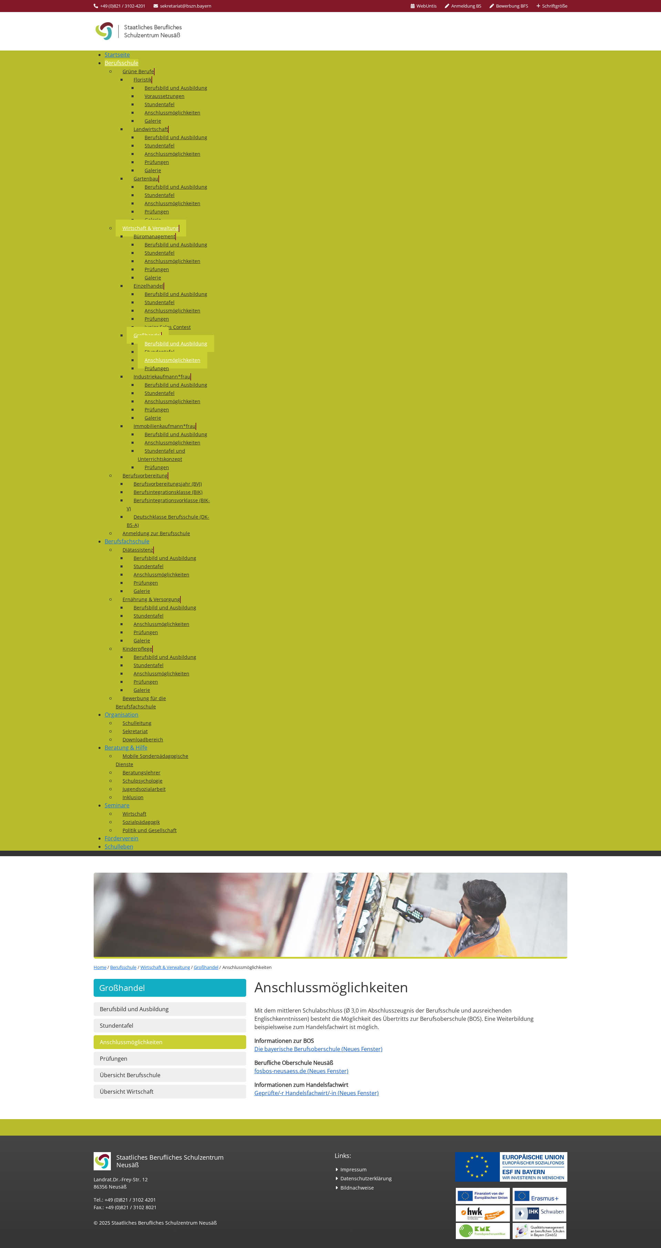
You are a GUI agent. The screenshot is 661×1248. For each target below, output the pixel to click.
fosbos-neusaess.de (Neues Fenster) (301, 1071)
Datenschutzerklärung (366, 1178)
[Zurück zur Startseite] (145, 31)
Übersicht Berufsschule (130, 1075)
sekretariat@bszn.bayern (185, 6)
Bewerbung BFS (512, 6)
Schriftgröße (554, 6)
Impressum (353, 1169)
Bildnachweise (357, 1187)
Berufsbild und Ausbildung (134, 1009)
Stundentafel (116, 1025)
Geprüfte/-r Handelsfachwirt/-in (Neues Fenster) (316, 1093)
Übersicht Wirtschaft (127, 1091)
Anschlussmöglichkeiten (131, 1042)
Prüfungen (113, 1058)
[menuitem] (117, 54)
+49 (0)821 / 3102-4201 (122, 6)
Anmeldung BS (466, 6)
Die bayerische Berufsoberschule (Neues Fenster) (318, 1049)
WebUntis (427, 6)
